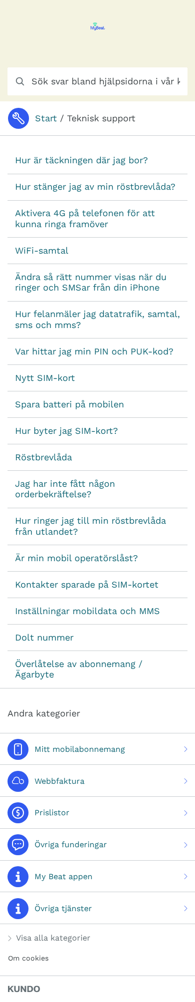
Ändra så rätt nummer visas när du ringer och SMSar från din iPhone (90, 282)
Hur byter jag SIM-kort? (66, 430)
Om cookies (28, 958)
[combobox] (98, 81)
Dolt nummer (44, 637)
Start (46, 118)
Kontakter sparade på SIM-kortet (86, 584)
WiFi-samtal (41, 250)
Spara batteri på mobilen (69, 404)
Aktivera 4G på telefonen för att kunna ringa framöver (85, 218)
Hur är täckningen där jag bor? (81, 160)
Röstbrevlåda (43, 457)
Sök (167, 81)
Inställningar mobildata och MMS (87, 611)
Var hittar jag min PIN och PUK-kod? (94, 351)
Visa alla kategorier (53, 938)
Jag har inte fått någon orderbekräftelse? (65, 489)
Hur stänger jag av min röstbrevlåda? (95, 186)
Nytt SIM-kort (45, 377)
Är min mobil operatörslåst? (76, 558)
